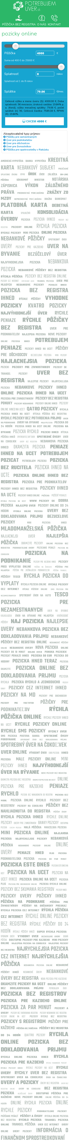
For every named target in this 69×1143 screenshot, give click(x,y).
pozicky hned (61, 890)
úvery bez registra (49, 1083)
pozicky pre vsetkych (17, 703)
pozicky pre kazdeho (29, 247)
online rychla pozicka (31, 1103)
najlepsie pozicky (38, 381)
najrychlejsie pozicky (31, 839)
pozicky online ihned (46, 404)
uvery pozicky (22, 1131)
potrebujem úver (58, 988)
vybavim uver (7, 936)
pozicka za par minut (26, 1007)
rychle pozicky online (41, 724)
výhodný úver (38, 753)
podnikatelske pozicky (52, 1111)
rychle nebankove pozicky (56, 1063)
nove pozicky (57, 334)
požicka (45, 495)
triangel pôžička (23, 1124)
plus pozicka (58, 853)
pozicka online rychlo (28, 800)
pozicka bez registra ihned (34, 294)
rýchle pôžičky (29, 299)
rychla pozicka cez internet (20, 910)
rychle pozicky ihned (11, 1068)
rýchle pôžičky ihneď (23, 932)
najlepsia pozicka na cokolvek (29, 943)
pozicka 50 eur (41, 656)
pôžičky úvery (60, 812)
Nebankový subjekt (36, 168)
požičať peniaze (59, 495)
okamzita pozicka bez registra (16, 779)
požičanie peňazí (9, 1116)
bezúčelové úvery (25, 1093)
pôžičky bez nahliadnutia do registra (34, 808)
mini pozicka (31, 233)
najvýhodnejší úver (24, 313)
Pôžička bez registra (19, 24)
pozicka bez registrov (34, 994)
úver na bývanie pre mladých (34, 616)
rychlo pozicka (30, 1120)
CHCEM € (36, 121)
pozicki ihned (49, 432)
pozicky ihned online (29, 496)
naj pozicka (27, 621)
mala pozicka (46, 422)
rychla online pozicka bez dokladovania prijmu (34, 1042)
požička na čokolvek (43, 567)
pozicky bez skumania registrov (27, 889)
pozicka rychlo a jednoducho (36, 682)
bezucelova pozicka (41, 355)
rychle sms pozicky (23, 731)
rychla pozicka (51, 226)
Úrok (32, 174)
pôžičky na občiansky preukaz (44, 906)
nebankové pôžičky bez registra (42, 270)
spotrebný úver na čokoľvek (34, 745)
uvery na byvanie (28, 422)
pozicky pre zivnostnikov (31, 367)
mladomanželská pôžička (34, 529)
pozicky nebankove (23, 403)
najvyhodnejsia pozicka (20, 262)
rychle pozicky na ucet (39, 1068)
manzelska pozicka (55, 827)
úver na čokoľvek (56, 1077)
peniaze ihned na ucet (34, 450)
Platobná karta (24, 205)
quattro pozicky (34, 1035)
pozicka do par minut (52, 859)
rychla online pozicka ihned (24, 1057)
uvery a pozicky (20, 1083)
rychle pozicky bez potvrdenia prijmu (31, 418)
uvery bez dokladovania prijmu (34, 513)
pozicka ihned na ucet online (33, 426)
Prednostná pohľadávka (30, 193)
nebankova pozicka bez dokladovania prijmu (34, 633)
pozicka (25, 220)
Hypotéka (40, 161)
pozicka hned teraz (34, 661)
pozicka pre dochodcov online (23, 884)
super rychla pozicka (52, 932)
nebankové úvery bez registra (34, 975)
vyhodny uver (28, 936)
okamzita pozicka (29, 447)
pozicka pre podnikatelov (44, 482)
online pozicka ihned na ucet (34, 393)
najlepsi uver (26, 506)
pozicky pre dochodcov (53, 696)
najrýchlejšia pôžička (34, 960)
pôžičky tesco (10, 577)
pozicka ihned (44, 219)
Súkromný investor (30, 180)
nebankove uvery (21, 648)
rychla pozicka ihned (22, 817)
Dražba (48, 199)
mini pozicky (61, 355)
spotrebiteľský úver (26, 437)
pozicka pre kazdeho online (34, 1000)
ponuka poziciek (56, 652)
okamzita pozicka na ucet (44, 780)
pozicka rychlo (26, 432)
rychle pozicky (11, 233)
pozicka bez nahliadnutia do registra (37, 795)
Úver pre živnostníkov (18, 146)
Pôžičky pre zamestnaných (21, 137)
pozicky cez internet (10, 281)
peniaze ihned (57, 285)
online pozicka (54, 233)
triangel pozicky (14, 374)
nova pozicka (46, 647)
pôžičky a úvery (31, 1116)
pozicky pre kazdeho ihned (45, 562)
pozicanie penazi (46, 548)
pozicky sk (60, 367)
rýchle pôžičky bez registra (34, 324)
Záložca (52, 175)
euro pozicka (54, 753)
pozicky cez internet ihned (38, 688)
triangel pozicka (45, 281)
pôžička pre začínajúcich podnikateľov (31, 570)
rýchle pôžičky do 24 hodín (34, 927)
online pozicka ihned (15, 341)
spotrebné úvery (49, 437)
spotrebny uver (28, 281)
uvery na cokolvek (29, 1089)
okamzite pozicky (32, 543)
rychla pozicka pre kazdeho (34, 1059)
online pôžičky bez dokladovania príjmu (34, 986)
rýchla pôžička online (34, 713)
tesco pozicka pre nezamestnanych (34, 602)
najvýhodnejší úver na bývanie (34, 769)
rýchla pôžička (12, 276)
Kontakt (54, 24)
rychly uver (57, 731)
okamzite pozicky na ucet (23, 984)
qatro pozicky (42, 409)
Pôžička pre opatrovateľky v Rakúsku (27, 149)
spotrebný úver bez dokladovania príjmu (43, 739)
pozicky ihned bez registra (19, 489)
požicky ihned (51, 896)
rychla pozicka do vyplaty (34, 580)
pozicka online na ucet (38, 879)
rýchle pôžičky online (34, 589)
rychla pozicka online (33, 584)
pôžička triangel (60, 570)
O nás (41, 24)
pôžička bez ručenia (27, 1028)
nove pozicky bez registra (54, 773)
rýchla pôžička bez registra (50, 414)
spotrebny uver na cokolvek (22, 1077)
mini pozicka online (25, 833)
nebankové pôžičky (23, 238)
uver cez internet (48, 1125)
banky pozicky (48, 822)
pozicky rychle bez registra (48, 1017)
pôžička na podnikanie (23, 902)
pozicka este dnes (25, 865)
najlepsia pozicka (34, 334)
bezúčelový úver (47, 254)
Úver (41, 174)
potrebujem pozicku (34, 461)
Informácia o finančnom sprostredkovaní (34, 1134)
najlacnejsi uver (18, 536)
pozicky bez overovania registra (24, 1013)
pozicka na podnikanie (34, 557)
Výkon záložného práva (34, 189)
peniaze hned (31, 853)
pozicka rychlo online (53, 884)
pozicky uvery (16, 896)
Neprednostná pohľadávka (27, 199)
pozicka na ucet (28, 872)
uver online (14, 752)
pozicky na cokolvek (30, 806)
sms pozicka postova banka (20, 736)
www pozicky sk (42, 501)
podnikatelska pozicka (17, 859)
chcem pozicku (15, 827)
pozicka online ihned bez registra (34, 478)
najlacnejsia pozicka (34, 361)
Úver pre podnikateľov (19, 140)
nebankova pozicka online (38, 965)
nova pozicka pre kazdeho (54, 979)
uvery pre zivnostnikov (25, 823)
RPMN (22, 175)
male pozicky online (36, 759)
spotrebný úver (57, 240)
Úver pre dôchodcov (18, 143)
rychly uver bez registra (41, 1073)
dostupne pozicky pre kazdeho (29, 940)
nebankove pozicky (30, 285)
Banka (29, 161)
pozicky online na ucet (13, 1017)
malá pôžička (32, 827)
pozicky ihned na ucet (39, 349)
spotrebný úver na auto (35, 595)
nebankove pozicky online (34, 845)
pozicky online (21, 227)
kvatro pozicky (47, 306)
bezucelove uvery (50, 936)
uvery (6, 246)
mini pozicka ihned (47, 523)
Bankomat (61, 199)
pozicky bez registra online (46, 276)
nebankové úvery (32, 972)
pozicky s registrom (23, 1022)
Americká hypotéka (12, 161)
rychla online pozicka (28, 511)
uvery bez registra (28, 442)
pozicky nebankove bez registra (53, 1013)
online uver (35, 652)
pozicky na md (18, 695)
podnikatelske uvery (23, 548)
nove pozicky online (28, 1097)
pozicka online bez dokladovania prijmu (34, 672)
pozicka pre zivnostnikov (17, 398)
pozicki (5, 367)
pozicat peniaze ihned (15, 656)
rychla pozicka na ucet (13, 501)
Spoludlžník (25, 213)
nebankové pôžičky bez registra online (34, 639)
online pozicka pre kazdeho (34, 783)
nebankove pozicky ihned (41, 387)
